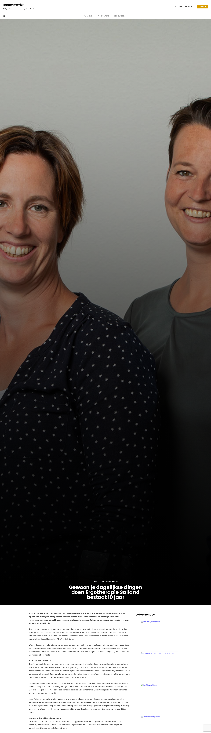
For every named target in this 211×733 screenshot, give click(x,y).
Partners (178, 6)
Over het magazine (103, 16)
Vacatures (189, 6)
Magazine (88, 16)
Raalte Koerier (13, 5)
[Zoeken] (4, 16)
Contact (202, 6)
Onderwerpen (119, 16)
